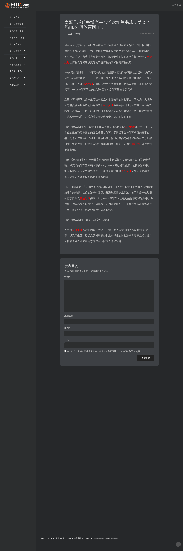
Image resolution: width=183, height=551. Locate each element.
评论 (67, 276)
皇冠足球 (87, 83)
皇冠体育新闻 (74, 34)
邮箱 (67, 327)
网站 (66, 339)
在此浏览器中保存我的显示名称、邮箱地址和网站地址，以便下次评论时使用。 (104, 351)
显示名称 (69, 315)
